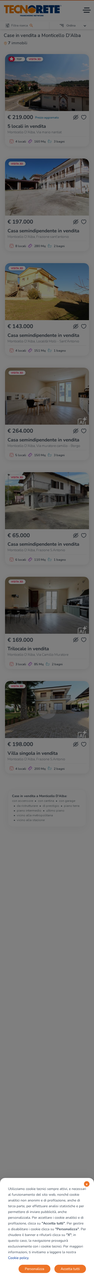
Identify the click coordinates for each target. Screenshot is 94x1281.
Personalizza (34, 1268)
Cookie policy (18, 1257)
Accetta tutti (70, 1268)
